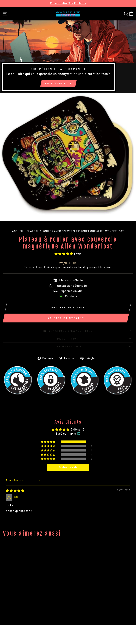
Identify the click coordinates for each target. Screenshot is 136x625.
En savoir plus (58, 83)
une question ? (68, 346)
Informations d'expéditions (68, 330)
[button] (64, 253)
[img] (15, 490)
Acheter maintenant (65, 318)
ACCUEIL (18, 231)
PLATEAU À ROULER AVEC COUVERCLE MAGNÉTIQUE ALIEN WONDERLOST (75, 231)
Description (68, 338)
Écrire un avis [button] (68, 467)
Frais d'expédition (55, 267)
